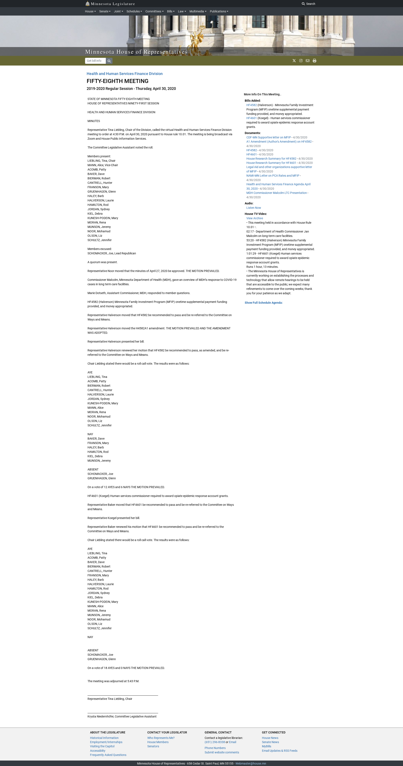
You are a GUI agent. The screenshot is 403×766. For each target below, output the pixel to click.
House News (270, 738)
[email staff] (307, 61)
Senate (103, 11)
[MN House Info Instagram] (301, 61)
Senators (153, 746)
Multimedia (197, 11)
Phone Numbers (215, 748)
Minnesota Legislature (113, 3)
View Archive (254, 218)
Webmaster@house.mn (251, 763)
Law (181, 11)
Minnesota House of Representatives (136, 51)
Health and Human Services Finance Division (125, 73)
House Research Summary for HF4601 (271, 162)
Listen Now (253, 207)
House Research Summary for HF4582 (271, 158)
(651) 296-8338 (215, 742)
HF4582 (252, 105)
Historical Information (104, 738)
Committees (153, 11)
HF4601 (252, 118)
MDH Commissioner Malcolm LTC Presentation (276, 192)
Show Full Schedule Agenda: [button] (264, 302)
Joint (117, 11)
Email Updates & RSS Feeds (279, 750)
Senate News (270, 742)
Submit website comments (222, 752)
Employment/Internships (106, 742)
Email (232, 742)
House (89, 11)
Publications (218, 11)
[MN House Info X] (294, 61)
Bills (169, 11)
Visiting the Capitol (102, 746)
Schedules (133, 11)
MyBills (266, 746)
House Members (158, 742)
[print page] (314, 61)
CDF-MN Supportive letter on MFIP (269, 137)
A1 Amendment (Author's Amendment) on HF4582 (279, 141)
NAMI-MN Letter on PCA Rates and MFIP (273, 175)
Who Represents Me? (161, 738)
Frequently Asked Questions (108, 755)
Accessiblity (97, 750)
